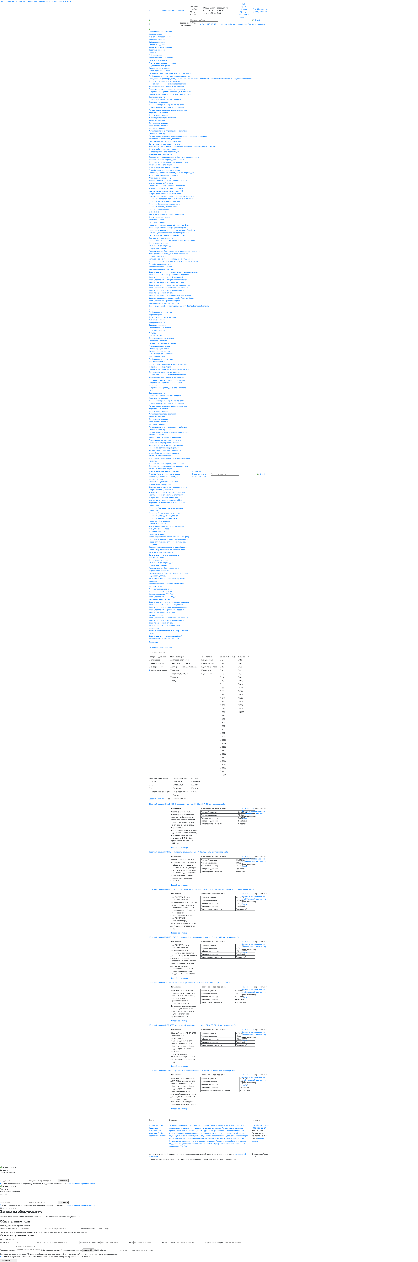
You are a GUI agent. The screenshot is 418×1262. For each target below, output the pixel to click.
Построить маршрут (257, 24)
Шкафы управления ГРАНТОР (161, 269)
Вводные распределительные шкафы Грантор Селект (172, 298)
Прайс (51, 1)
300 (223, 712)
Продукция (5, 1)
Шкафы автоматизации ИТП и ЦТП (164, 303)
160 (241, 681)
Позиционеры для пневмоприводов (164, 167)
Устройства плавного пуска (161, 264)
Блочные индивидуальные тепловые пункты (168, 180)
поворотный (208, 663)
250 (223, 709)
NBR (152, 785)
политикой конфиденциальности (81, 1184)
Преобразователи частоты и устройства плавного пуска (173, 261)
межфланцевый (157, 663)
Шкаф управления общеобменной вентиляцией (169, 287)
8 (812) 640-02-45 (261, 9)
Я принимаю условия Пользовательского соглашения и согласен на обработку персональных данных (46, 1256)
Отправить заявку (8, 1260)
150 (223, 702)
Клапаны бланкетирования (160, 133)
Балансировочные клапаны (160, 47)
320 (241, 691)
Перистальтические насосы (161, 238)
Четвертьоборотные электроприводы (165, 149)
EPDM (153, 781)
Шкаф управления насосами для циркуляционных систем (173, 272)
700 (223, 729)
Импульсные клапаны (158, 248)
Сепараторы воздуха (158, 60)
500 (223, 722)
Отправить (63, 1181)
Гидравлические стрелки (159, 65)
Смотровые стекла (157, 97)
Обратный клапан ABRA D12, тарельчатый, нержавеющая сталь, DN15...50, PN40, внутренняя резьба (192, 1070)
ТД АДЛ (178, 781)
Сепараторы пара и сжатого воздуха (165, 99)
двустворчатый (210, 667)
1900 (224, 771)
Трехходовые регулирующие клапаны (165, 141)
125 (223, 698)
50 (223, 684)
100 (223, 695)
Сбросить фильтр (156, 799)
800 (223, 733)
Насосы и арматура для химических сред (167, 235)
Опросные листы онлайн (173, 10)
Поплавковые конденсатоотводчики (164, 81)
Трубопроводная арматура (160, 31)
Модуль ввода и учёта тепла (161, 183)
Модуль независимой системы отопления (167, 186)
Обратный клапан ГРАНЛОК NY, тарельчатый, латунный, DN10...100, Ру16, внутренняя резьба (188, 852)
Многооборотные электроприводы (164, 152)
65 (223, 688)
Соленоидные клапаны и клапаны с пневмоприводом (172, 240)
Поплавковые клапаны (158, 123)
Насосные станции (157, 222)
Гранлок (196, 781)
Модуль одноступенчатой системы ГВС (166, 191)
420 (241, 698)
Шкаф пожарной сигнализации (162, 293)
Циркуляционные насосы (159, 217)
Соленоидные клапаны (158, 243)
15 (223, 667)
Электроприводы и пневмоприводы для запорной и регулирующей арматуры (182, 146)
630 (241, 705)
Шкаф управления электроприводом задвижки (169, 274)
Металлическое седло (160, 792)
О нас (12, 1)
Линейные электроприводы (160, 154)
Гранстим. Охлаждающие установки (164, 204)
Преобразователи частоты (160, 267)
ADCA (195, 788)
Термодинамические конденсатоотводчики (167, 84)
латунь (175, 681)
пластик (175, 670)
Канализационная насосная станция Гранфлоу (169, 233)
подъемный (208, 660)
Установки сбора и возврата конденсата (166, 105)
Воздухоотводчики (157, 120)
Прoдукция (20, 1)
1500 (224, 757)
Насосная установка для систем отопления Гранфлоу (172, 230)
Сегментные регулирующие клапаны (164, 144)
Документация (32, 1)
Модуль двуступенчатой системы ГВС (165, 193)
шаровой (207, 670)
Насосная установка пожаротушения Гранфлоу (169, 227)
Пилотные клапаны (157, 128)
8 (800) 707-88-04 (261, 12)
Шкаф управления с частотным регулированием (169, 285)
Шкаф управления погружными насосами (166, 282)
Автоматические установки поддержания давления (171, 259)
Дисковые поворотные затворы (162, 37)
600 (223, 726)
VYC (177, 795)
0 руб (262, 474)
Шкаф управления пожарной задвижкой (166, 277)
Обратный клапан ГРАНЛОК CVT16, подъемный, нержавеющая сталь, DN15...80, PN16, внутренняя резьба (194, 937)
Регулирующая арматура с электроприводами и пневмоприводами (178, 136)
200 (223, 705)
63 (241, 674)
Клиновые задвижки (157, 45)
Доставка (58, 1)
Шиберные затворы (157, 42)
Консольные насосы (157, 212)
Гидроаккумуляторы (157, 256)
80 (223, 691)
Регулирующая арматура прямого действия (168, 110)
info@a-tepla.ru (227, 24)
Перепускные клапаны (158, 115)
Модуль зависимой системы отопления (166, 188)
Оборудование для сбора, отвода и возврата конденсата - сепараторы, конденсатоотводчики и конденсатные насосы (200, 79)
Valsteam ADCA (181, 792)
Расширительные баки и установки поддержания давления (174, 251)
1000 (224, 740)
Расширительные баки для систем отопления (168, 254)
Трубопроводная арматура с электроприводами (170, 73)
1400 (224, 754)
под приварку (157, 667)
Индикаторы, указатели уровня (162, 63)
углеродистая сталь (181, 660)
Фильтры (152, 52)
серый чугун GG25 (180, 674)
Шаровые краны (156, 34)
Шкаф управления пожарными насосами (166, 290)
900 (223, 736)
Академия (43, 1)
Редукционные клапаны (159, 112)
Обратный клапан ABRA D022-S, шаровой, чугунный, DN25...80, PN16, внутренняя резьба (187, 804)
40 (223, 681)
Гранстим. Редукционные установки (164, 201)
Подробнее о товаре (179, 847)
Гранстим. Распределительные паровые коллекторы (171, 199)
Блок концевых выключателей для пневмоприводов (171, 173)
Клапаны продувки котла (159, 68)
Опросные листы (199, 474)
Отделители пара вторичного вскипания (166, 107)
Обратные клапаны (157, 50)
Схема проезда (240, 24)
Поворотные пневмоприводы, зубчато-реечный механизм (174, 157)
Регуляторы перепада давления (162, 118)
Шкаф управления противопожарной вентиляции (170, 295)
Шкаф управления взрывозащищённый (165, 301)
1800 (224, 768)
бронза (175, 677)
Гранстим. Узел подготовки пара (163, 207)
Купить (244, 819)
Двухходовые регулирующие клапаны (165, 139)
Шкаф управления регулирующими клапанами (169, 280)
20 (223, 670)
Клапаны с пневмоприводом (161, 246)
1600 (224, 761)
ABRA (195, 785)
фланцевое (155, 660)
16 (241, 663)
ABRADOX (179, 785)
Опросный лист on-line (256, 813)
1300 (224, 750)
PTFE (153, 788)
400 (223, 719)
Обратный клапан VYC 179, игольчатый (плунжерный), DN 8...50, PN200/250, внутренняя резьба (190, 982)
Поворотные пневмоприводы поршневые (166, 159)
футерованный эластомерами (185, 667)
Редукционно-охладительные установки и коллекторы (172, 196)
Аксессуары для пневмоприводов (163, 175)
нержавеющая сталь (181, 663)
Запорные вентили (157, 39)
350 (223, 715)
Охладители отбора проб (159, 71)
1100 (224, 743)
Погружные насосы (157, 220)
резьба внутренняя (159, 670)
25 (223, 674)
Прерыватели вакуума (158, 126)
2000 (224, 775)
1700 (224, 764)
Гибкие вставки (155, 55)
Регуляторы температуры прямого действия (168, 131)
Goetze (178, 788)
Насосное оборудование (159, 209)
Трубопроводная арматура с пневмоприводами (169, 76)
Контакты (67, 1)
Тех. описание (247, 808)
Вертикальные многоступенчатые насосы (167, 214)
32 (223, 677)
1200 (224, 747)
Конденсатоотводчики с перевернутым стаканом (170, 92)
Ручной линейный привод (160, 178)
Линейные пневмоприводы (160, 165)
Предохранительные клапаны (161, 58)
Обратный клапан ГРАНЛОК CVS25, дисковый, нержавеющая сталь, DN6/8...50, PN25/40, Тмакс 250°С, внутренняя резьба (202, 889)
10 (223, 663)
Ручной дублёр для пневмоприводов (164, 170)
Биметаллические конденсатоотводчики (166, 86)
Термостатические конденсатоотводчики (167, 89)
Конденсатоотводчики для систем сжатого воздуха (171, 94)
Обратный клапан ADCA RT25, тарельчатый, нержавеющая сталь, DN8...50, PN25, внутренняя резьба (192, 1025)
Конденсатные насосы (158, 102)
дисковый (207, 674)
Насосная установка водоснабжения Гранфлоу (169, 225)
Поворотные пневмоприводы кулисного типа (168, 162)
